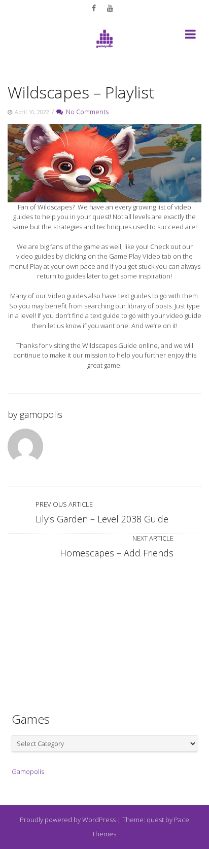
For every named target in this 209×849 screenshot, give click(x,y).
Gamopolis (28, 771)
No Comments (86, 111)
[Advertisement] (104, 630)
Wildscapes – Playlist (81, 92)
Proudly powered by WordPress (68, 819)
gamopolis (41, 414)
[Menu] (190, 36)
